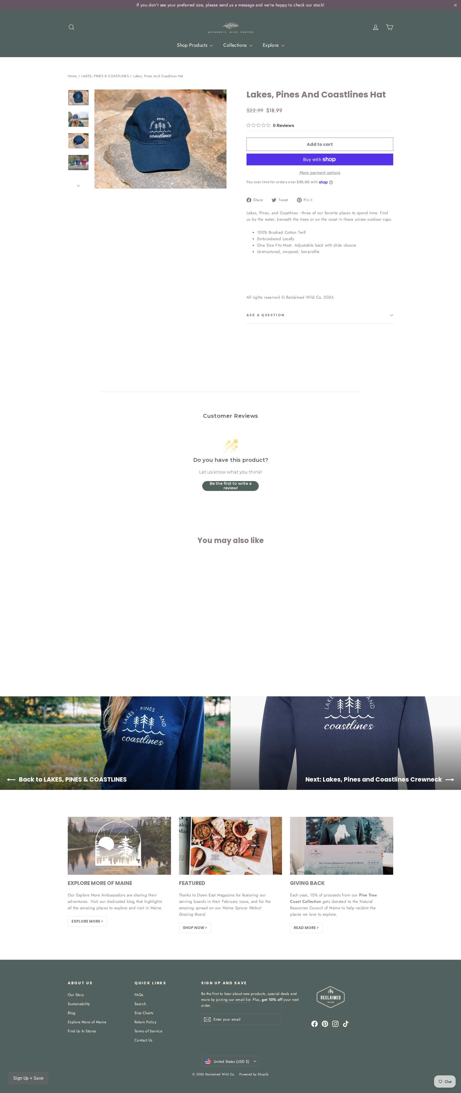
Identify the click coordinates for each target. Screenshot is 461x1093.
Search (140, 1003)
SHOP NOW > (195, 927)
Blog (71, 1013)
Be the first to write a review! (231, 486)
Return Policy (145, 1022)
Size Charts (143, 1013)
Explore (271, 45)
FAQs (139, 994)
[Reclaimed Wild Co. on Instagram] (335, 1023)
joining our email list (233, 999)
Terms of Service (148, 1031)
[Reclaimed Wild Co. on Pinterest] (325, 1023)
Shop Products (193, 45)
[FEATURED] (230, 846)
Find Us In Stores (82, 1031)
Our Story (76, 994)
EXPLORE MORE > (87, 921)
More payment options (320, 172)
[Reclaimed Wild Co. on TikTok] (346, 1023)
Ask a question (266, 315)
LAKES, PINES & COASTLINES (105, 76)
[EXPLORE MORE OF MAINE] (119, 846)
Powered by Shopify (254, 1074)
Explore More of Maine (87, 1022)
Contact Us (143, 1040)
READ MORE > (306, 927)
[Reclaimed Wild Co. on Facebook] (314, 1023)
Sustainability (79, 1003)
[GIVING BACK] (341, 846)
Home (72, 76)
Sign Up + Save (28, 1078)
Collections (235, 45)
